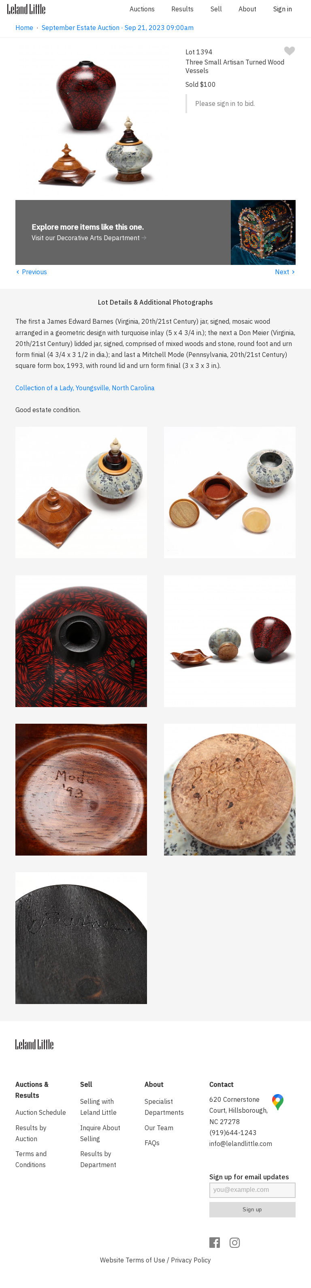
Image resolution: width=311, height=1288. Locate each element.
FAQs (152, 1143)
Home (24, 28)
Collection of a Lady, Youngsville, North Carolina (85, 388)
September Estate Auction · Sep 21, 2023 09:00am (118, 28)
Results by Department (98, 1159)
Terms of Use (145, 1260)
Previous (31, 272)
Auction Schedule (40, 1112)
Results (182, 9)
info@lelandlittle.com (240, 1144)
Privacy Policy (191, 1260)
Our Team (159, 1128)
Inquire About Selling (100, 1133)
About (247, 9)
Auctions (142, 9)
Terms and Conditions (31, 1159)
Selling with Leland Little (98, 1106)
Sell (216, 9)
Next (285, 272)
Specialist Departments (164, 1106)
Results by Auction (31, 1133)
